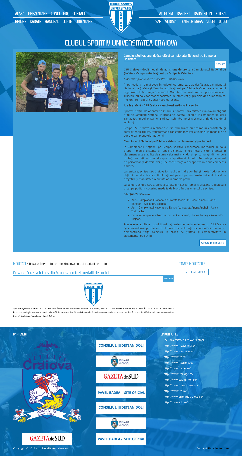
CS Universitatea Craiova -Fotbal (184, 340)
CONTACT (78, 13)
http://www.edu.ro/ (176, 402)
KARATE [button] (35, 21)
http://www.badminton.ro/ (180, 379)
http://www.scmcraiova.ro (180, 351)
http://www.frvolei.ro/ (177, 368)
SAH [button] (158, 21)
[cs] (47, 381)
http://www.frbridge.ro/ (178, 374)
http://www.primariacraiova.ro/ (183, 396)
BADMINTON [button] (203, 13)
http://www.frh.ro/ (175, 391)
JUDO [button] (223, 21)
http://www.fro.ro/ (175, 357)
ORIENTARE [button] (84, 21)
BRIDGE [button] (20, 21)
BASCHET (183, 13)
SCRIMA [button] (170, 21)
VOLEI (210, 21)
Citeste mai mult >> (212, 242)
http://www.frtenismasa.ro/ (181, 385)
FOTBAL (221, 13)
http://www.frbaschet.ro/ (179, 345)
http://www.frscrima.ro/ (178, 362)
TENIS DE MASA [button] (191, 21)
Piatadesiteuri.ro (218, 448)
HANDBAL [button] (52, 21)
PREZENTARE (37, 13)
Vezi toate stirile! (195, 272)
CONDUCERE (60, 13)
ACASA (19, 13)
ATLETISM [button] (166, 13)
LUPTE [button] (67, 21)
